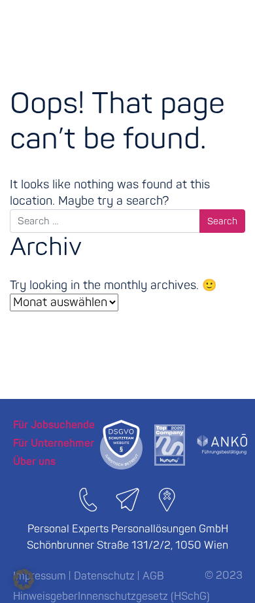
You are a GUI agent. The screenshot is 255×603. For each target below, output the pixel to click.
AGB (153, 576)
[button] (23, 579)
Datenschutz (104, 576)
